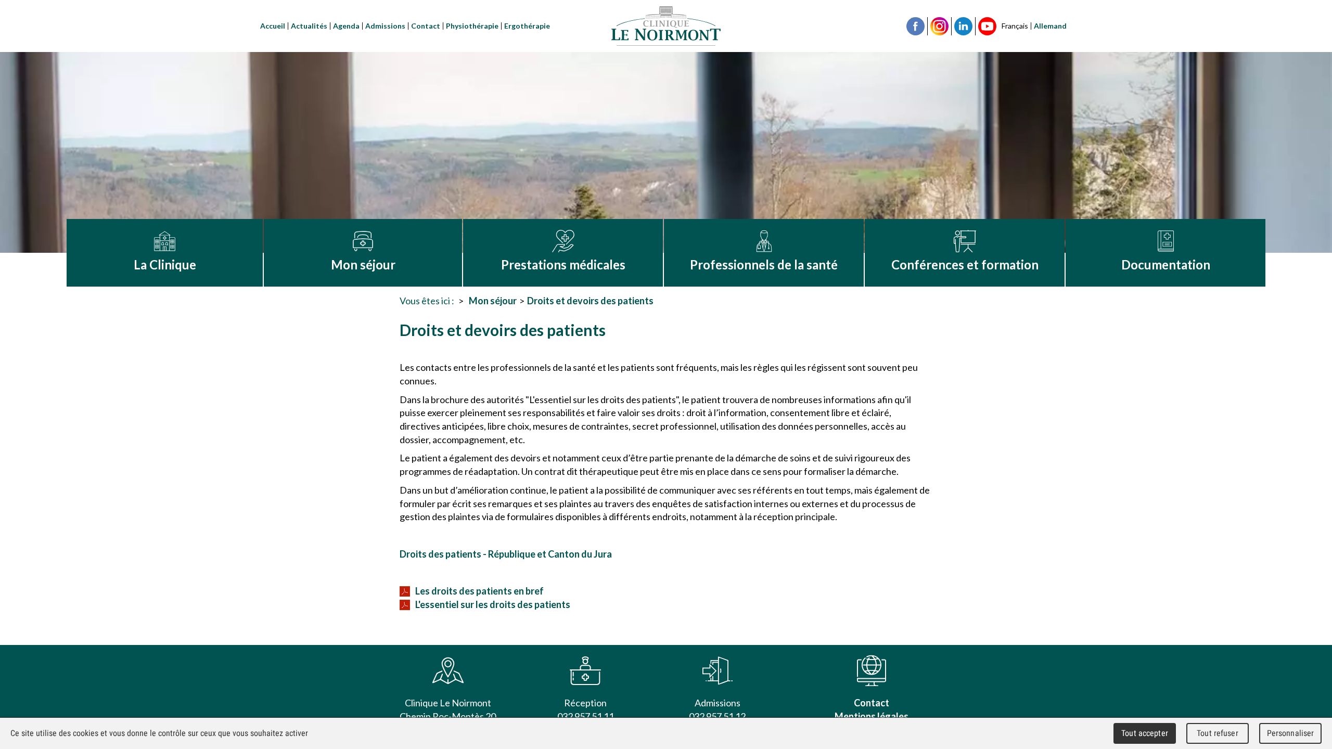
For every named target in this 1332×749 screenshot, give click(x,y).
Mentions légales (871, 716)
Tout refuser (1217, 733)
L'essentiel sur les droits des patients (492, 604)
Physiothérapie (472, 25)
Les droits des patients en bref (479, 591)
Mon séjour (493, 300)
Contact (425, 25)
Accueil (272, 25)
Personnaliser (1290, 733)
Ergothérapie (527, 25)
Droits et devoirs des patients (590, 300)
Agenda (346, 25)
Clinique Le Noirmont (666, 26)
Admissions (385, 25)
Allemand (1050, 25)
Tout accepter (1144, 733)
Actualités (309, 25)
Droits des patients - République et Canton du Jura (506, 554)
